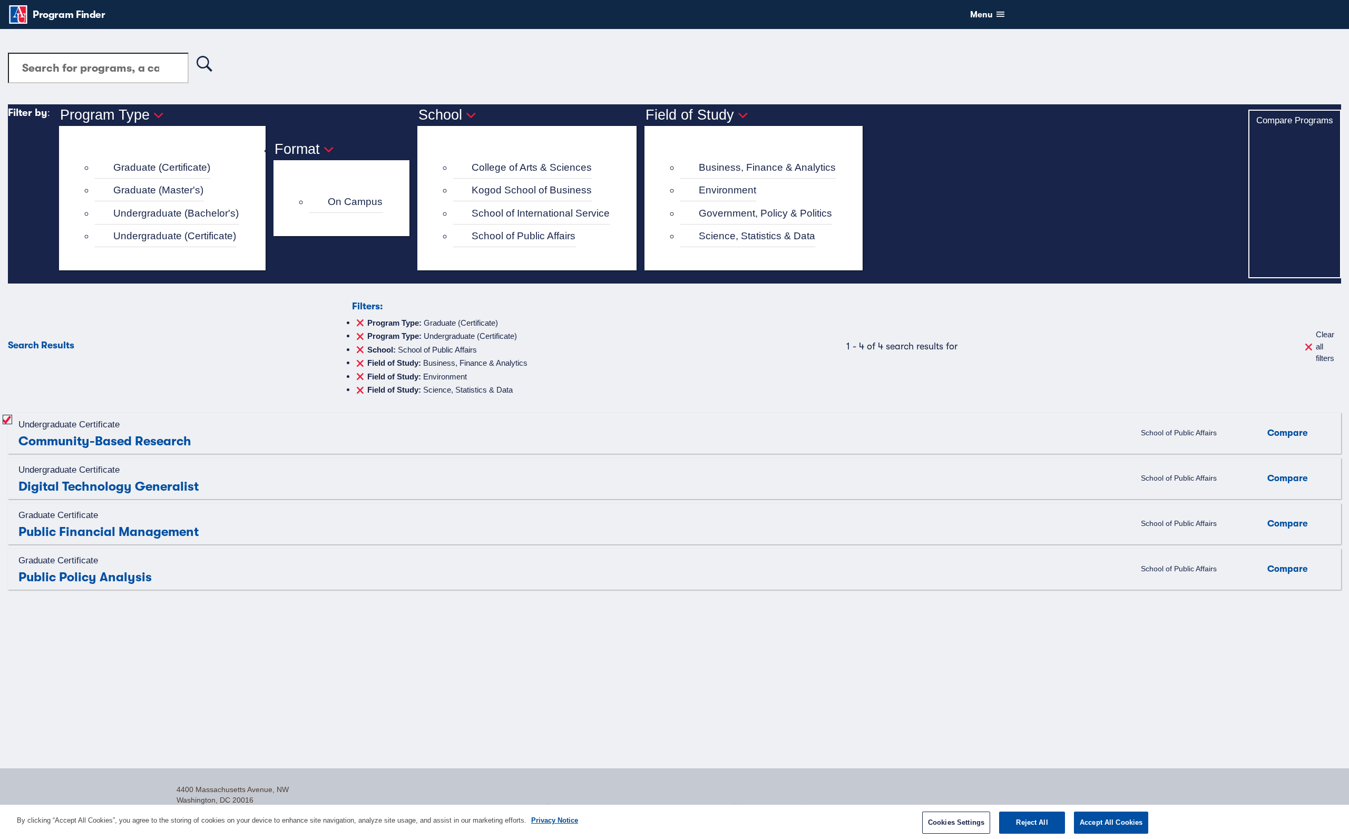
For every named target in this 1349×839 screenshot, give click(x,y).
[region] (674, 822)
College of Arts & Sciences (532, 167)
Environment (727, 190)
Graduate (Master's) (158, 190)
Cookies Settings (956, 822)
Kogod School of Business (532, 190)
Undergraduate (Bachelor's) (176, 213)
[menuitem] (166, 167)
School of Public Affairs (523, 235)
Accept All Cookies (1111, 822)
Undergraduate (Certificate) (174, 235)
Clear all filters (1325, 346)
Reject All (1032, 822)
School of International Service (541, 213)
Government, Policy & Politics (765, 213)
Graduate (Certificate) (161, 167)
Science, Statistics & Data (757, 235)
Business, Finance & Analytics (767, 167)
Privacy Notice (554, 820)
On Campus (355, 201)
